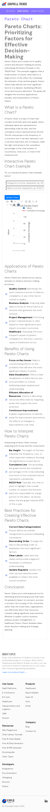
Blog (27, 726)
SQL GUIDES (10, 11)
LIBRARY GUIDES (37, 11)
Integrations (7, 768)
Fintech (5, 718)
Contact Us (31, 731)
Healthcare (7, 701)
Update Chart (12, 197)
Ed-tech (6, 697)
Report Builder (32, 692)
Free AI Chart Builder (11, 739)
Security (6, 782)
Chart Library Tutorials (12, 734)
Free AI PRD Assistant (12, 747)
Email (28, 706)
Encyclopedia (8, 752)
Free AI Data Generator (12, 743)
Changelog (7, 777)
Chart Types (7, 756)
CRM (4, 713)
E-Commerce (8, 692)
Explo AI (29, 697)
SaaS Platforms (9, 688)
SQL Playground (9, 730)
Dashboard (31, 688)
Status (5, 786)
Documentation (9, 773)
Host (28, 701)
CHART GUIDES (23, 11)
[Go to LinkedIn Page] (46, 801)
